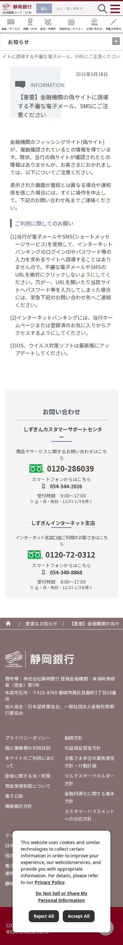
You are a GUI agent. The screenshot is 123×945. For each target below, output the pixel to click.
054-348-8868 (66, 572)
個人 (44, 8)
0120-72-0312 (70, 554)
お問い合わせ (94, 28)
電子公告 (14, 796)
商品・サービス (11, 28)
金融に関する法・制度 (27, 776)
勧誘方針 (74, 738)
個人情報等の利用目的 (27, 748)
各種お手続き (113, 28)
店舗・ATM (30, 28)
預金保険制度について (27, 786)
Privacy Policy (50, 882)
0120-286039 (70, 468)
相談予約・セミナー (71, 28)
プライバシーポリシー (27, 738)
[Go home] (39, 659)
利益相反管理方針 (83, 748)
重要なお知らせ (41, 623)
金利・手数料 (48, 28)
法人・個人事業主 (69, 8)
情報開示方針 (18, 806)
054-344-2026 (66, 486)
